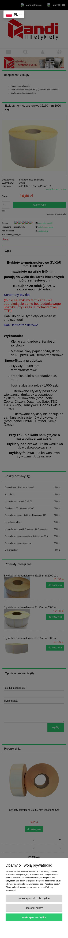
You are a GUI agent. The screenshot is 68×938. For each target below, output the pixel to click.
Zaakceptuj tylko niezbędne (34, 898)
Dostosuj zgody (34, 907)
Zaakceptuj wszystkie (34, 917)
